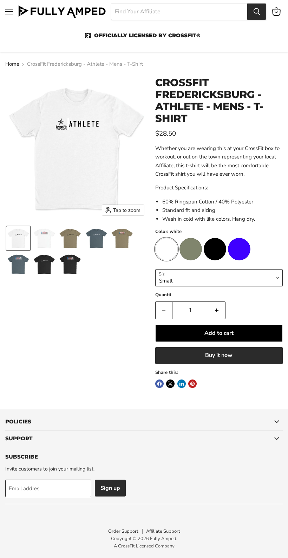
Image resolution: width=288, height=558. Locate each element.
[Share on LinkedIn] (181, 383)
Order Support (123, 531)
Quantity (164, 295)
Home (12, 64)
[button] (18, 238)
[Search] (256, 12)
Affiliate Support (163, 531)
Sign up (110, 488)
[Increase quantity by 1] (216, 310)
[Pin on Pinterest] (192, 383)
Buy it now (219, 355)
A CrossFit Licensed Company (144, 546)
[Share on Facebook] (159, 383)
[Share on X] (170, 383)
